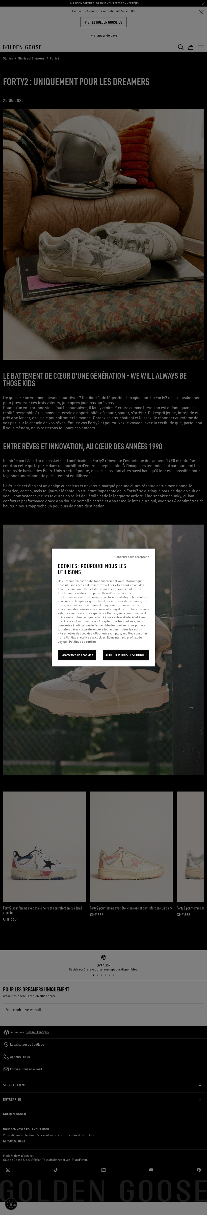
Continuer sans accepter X (131, 557)
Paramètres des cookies (77, 655)
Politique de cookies (82, 642)
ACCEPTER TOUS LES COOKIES (126, 655)
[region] (103, 607)
